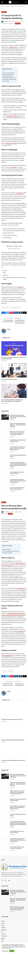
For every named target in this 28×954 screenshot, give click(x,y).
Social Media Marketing (15, 307)
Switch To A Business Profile (8, 72)
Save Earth (4, 670)
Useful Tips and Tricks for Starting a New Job (12, 719)
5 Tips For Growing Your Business (9, 379)
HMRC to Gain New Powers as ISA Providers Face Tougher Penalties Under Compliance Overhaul (17, 433)
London (3, 921)
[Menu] (2, 2)
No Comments (5, 23)
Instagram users (13, 47)
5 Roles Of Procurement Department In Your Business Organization (20, 322)
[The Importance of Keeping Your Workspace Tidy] (14, 731)
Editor (6, 21)
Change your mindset (7, 552)
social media (20, 287)
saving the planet (21, 588)
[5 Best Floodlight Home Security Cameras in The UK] (5, 474)
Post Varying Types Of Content (9, 77)
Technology (3, 929)
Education (3, 933)
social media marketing (11, 143)
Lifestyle (4, 502)
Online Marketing (5, 307)
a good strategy (19, 192)
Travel (2, 939)
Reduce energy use (7, 549)
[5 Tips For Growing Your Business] (14, 370)
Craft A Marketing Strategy (8, 74)
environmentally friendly (7, 655)
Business (3, 923)
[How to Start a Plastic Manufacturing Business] (5, 457)
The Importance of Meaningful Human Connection (13, 760)
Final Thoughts (6, 81)
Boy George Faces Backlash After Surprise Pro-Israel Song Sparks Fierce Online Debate (18, 417)
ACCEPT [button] (11, 950)
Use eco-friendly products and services (11, 551)
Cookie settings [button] (5, 951)
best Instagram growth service (14, 116)
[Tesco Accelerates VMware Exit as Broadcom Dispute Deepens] (5, 489)
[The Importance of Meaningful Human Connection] (14, 751)
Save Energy (10, 670)
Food (2, 941)
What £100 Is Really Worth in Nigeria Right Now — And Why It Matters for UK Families (18, 425)
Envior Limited (20, 631)
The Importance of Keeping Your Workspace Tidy (12, 740)
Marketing (4, 12)
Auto (2, 931)
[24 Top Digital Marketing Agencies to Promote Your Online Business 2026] (14, 348)
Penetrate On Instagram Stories (9, 79)
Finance (2, 925)
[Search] (26, 2)
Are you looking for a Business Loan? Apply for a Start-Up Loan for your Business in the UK (17, 448)
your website (13, 167)
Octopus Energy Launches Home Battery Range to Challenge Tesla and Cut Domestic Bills (18, 481)
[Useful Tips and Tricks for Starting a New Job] (14, 710)
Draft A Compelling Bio (8, 76)
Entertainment (4, 936)
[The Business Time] (14, 2)
